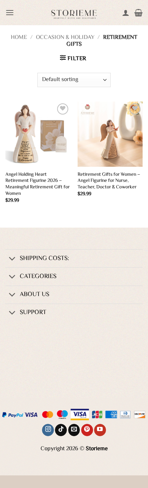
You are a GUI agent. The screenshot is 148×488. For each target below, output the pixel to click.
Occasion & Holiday (65, 37)
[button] (9, 12)
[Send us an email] (74, 430)
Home (19, 37)
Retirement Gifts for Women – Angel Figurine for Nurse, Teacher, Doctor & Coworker (109, 181)
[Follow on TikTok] (61, 430)
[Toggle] (12, 259)
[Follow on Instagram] (48, 430)
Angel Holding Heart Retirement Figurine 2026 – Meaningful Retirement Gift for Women (37, 184)
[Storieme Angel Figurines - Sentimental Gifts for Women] (74, 12)
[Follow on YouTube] (100, 430)
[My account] (125, 13)
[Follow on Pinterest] (87, 430)
